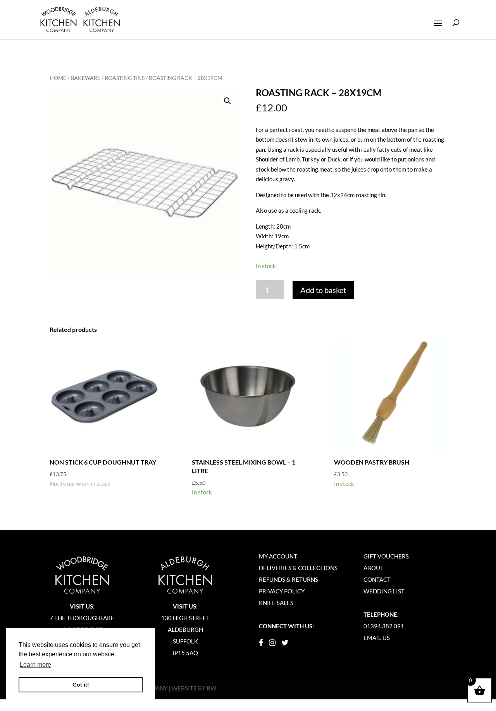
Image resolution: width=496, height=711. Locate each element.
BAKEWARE (85, 78)
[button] (227, 101)
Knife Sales (276, 602)
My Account (278, 556)
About (373, 567)
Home (58, 78)
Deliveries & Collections (298, 567)
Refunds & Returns (288, 579)
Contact (377, 579)
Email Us (376, 637)
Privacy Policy (282, 591)
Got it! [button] (80, 685)
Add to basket (323, 290)
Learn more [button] (35, 664)
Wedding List (384, 591)
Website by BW (194, 688)
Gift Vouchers (386, 556)
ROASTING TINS (125, 78)
